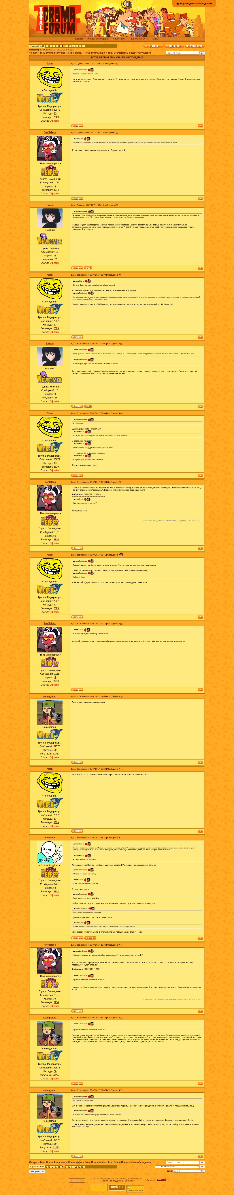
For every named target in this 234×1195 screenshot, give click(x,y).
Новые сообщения (98, 38)
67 (121, 482)
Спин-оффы (75, 52)
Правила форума (139, 38)
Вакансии (129, 1181)
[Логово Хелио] (162, 1180)
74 (121, 1018)
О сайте (104, 1181)
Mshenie (51, 50)
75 (121, 1090)
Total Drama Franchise (52, 52)
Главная (79, 38)
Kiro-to (50, 205)
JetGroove (70, 50)
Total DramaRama (95, 52)
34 (76, 46)
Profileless (50, 132)
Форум (33, 52)
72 (121, 838)
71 (121, 769)
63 (117, 205)
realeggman (60, 50)
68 (121, 555)
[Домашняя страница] (88, 268)
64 (121, 275)
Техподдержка (116, 1181)
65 (121, 343)
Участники (118, 38)
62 (117, 132)
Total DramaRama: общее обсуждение (129, 52)
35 (79, 46)
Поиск (155, 38)
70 (121, 696)
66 (121, 413)
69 (121, 623)
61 (117, 64)
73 (121, 945)
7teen (50, 63)
